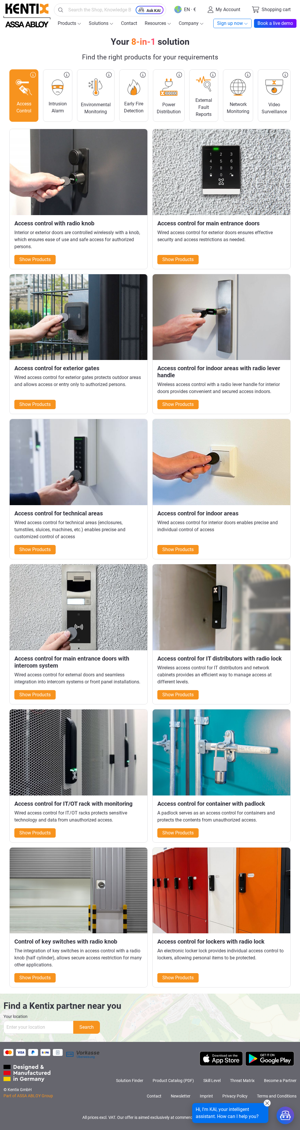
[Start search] (60, 10)
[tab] (23, 95)
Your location (16, 1016)
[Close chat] (267, 1103)
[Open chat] (285, 1115)
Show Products (35, 259)
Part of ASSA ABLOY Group (28, 1095)
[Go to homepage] (27, 16)
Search (86, 1027)
